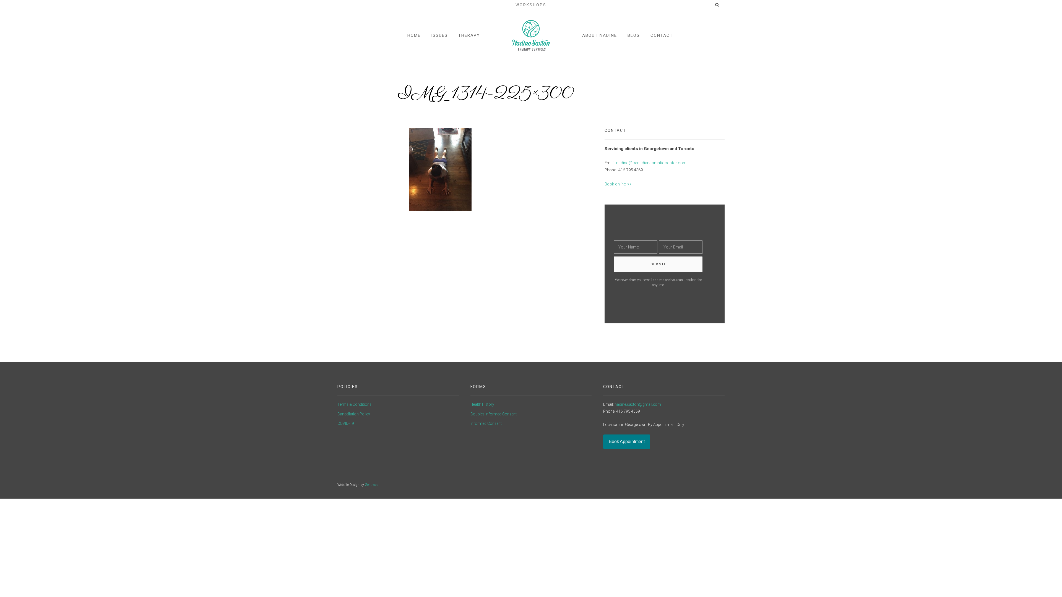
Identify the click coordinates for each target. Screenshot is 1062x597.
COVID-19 (345, 423)
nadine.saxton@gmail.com (638, 404)
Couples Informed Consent (493, 414)
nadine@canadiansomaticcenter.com (651, 162)
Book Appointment (627, 441)
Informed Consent (486, 423)
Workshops (531, 5)
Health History (482, 404)
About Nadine (599, 35)
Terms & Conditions (354, 404)
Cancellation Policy (353, 414)
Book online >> (618, 184)
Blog (634, 35)
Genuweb (371, 485)
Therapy (469, 35)
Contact (661, 35)
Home (414, 35)
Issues (439, 35)
